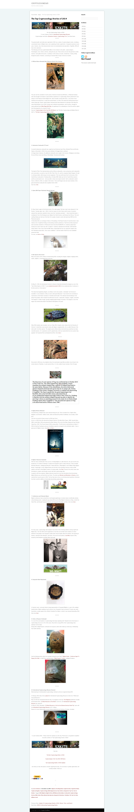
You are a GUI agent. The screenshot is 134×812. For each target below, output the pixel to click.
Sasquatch (66, 790)
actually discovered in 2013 (54, 286)
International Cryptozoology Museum (61, 34)
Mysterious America (52, 36)
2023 (83, 33)
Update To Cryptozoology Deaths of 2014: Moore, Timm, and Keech (55, 803)
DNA (36, 795)
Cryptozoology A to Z (62, 36)
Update (63, 762)
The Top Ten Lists (74, 795)
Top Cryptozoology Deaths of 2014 (53, 762)
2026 (83, 26)
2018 (83, 46)
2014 (40, 793)
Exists (39, 795)
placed (47, 695)
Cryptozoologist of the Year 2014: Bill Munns (46, 110)
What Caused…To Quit (59, 658)
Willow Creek (34, 797)
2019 (83, 43)
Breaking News (59, 788)
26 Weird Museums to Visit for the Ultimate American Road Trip (59, 705)
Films (42, 795)
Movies (45, 795)
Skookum (61, 795)
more (59, 332)
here (37, 184)
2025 (83, 28)
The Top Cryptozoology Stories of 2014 (49, 18)
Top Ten (71, 790)
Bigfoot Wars (49, 793)
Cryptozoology (43, 790)
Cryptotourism (67, 788)
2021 (83, 38)
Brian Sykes (61, 793)
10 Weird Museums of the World (48, 701)
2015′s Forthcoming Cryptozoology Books (47, 805)
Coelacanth (67, 793)
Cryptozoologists (35, 790)
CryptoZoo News (75, 788)
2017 (83, 48)
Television (66, 795)
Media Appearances (52, 790)
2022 (83, 36)
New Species (50, 795)
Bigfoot (54, 788)
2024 (83, 31)
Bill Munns (55, 793)
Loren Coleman (36, 788)
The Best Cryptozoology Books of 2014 (44, 112)
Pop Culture (60, 790)
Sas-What (67, 535)
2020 (83, 41)
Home (39, 14)
